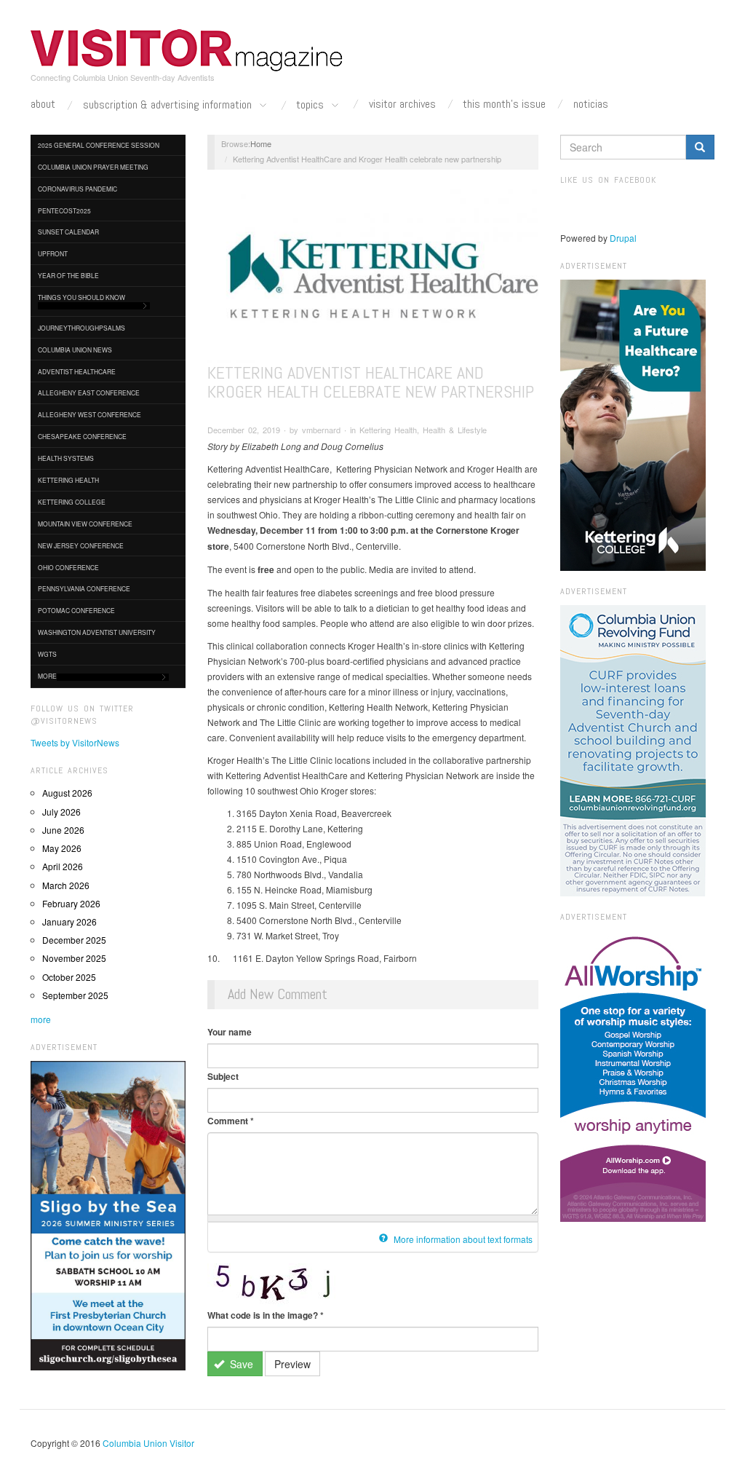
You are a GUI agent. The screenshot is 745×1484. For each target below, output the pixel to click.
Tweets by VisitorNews (75, 742)
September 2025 (75, 995)
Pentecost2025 (64, 210)
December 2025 (74, 940)
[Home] (187, 50)
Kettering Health (68, 479)
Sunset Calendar (68, 231)
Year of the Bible (68, 275)
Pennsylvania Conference (84, 588)
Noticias (590, 104)
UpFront (53, 253)
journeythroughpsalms (81, 327)
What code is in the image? (265, 1315)
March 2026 (65, 885)
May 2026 (61, 848)
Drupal (623, 238)
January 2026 (69, 921)
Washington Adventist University (97, 632)
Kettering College (71, 501)
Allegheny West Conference (89, 414)
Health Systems (66, 458)
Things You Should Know (81, 297)
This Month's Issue (504, 104)
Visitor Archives (402, 104)
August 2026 (67, 792)
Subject (223, 1076)
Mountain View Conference (85, 523)
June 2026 (63, 830)
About (43, 104)
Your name (229, 1031)
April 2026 (62, 866)
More (47, 675)
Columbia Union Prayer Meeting (93, 166)
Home (260, 143)
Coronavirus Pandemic (77, 188)
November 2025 (74, 958)
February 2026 (71, 903)
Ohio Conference (68, 567)
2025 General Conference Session (98, 145)
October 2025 (69, 977)
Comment (230, 1120)
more (41, 1019)
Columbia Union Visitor (148, 1443)
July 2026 (61, 811)
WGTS (47, 654)
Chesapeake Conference (82, 436)
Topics (311, 105)
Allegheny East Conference (89, 392)
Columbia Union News (75, 349)
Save (240, 1364)
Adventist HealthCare (77, 371)
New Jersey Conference (81, 545)
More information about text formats (462, 1239)
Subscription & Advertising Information (169, 105)
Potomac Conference (76, 610)
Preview (292, 1364)
